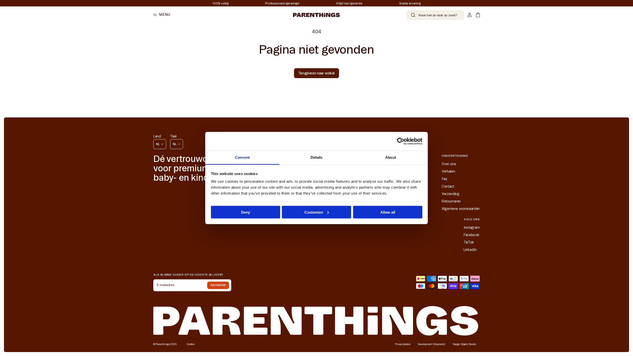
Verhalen (448, 171)
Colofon (191, 344)
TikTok (469, 242)
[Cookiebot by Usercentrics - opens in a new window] (400, 141)
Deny (245, 212)
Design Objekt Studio (464, 344)
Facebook (471, 235)
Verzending (450, 194)
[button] (161, 14)
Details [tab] (317, 157)
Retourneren (451, 201)
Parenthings (162, 344)
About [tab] (390, 157)
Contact (448, 186)
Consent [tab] (242, 157)
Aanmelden (218, 285)
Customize (313, 212)
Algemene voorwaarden (461, 209)
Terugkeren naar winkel (316, 73)
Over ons (449, 164)
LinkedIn (470, 250)
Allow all (387, 212)
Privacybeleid (402, 344)
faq (444, 179)
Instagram (472, 227)
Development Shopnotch (431, 344)
